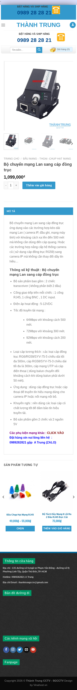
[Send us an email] (26, 650)
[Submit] (39, 50)
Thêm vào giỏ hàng (39, 185)
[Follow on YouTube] (33, 650)
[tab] (38, 211)
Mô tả (11, 211)
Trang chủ (11, 158)
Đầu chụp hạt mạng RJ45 (20, 514)
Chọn (20, 528)
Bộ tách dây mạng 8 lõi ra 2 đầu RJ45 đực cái (56, 515)
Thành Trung (39, 25)
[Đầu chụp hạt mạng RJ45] (20, 490)
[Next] (67, 96)
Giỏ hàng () (63, 49)
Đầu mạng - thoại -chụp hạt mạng (47, 158)
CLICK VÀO (55, 432)
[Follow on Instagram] (13, 650)
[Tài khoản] (73, 25)
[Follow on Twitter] (20, 650)
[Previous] (10, 96)
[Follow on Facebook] (6, 650)
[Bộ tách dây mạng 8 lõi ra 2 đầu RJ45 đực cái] (56, 490)
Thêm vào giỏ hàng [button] (56, 528)
